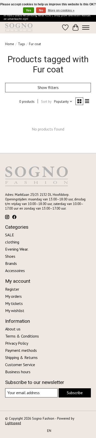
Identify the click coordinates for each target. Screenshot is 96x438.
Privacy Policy (16, 343)
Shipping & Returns (21, 357)
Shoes (10, 256)
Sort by (46, 101)
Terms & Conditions (22, 336)
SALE (9, 234)
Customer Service (20, 364)
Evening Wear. (16, 249)
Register (12, 289)
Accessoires (15, 270)
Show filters (48, 87)
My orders (13, 296)
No (41, 10)
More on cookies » (61, 10)
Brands (11, 263)
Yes (28, 10)
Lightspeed (13, 423)
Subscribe (75, 392)
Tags (21, 44)
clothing (12, 241)
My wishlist (14, 310)
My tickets (14, 303)
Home (9, 44)
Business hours (17, 371)
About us (12, 328)
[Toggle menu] (86, 27)
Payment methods (21, 350)
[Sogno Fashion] (19, 27)
